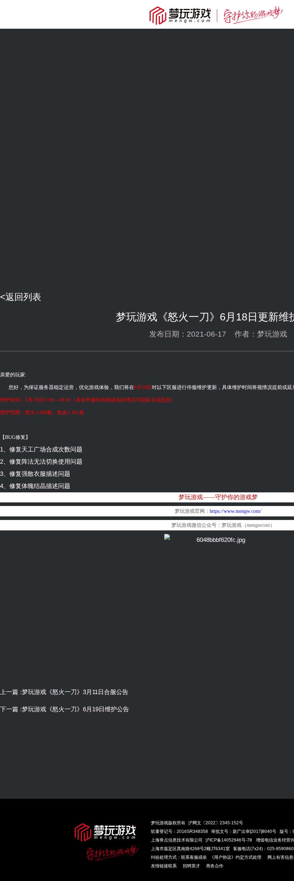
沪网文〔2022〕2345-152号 (215, 822)
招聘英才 (191, 865)
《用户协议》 (223, 857)
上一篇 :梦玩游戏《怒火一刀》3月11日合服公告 (64, 692)
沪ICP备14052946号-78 (228, 840)
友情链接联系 (164, 865)
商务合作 (214, 865)
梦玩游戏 (159, 822)
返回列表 (23, 297)
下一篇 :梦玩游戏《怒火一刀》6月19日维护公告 (64, 709)
